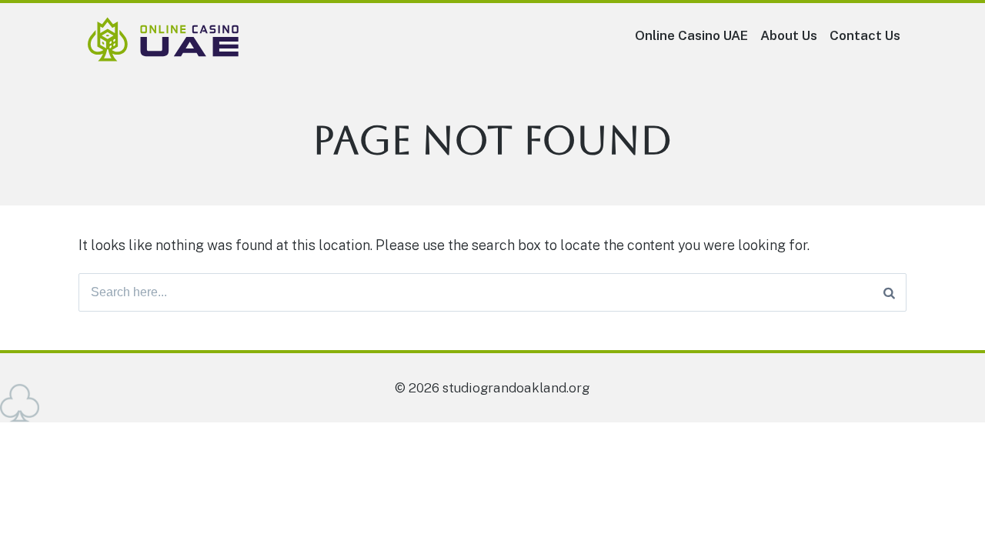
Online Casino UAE (691, 35)
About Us (788, 35)
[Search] (889, 292)
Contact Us (865, 35)
